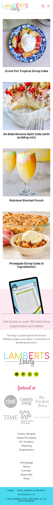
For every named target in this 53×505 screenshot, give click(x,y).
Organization (26, 449)
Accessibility (26, 494)
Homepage (26, 462)
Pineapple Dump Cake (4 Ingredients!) (26, 265)
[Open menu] (49, 6)
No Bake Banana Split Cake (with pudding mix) (26, 135)
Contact (26, 470)
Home (10, 490)
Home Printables (26, 437)
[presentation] (26, 43)
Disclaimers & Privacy (31, 490)
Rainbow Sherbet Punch (26, 200)
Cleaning (26, 445)
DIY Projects (26, 441)
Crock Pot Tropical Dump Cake (26, 71)
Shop (26, 478)
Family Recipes (26, 433)
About (26, 466)
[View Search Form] (43, 6)
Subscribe (26, 474)
